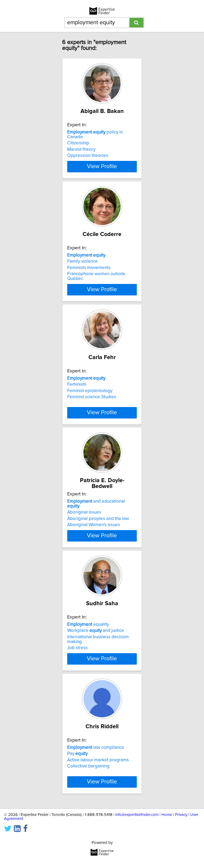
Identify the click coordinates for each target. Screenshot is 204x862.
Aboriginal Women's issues (93, 524)
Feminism (76, 384)
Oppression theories (87, 155)
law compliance (95, 747)
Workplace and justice (95, 630)
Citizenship (78, 143)
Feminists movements (88, 267)
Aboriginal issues (84, 512)
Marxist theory (81, 149)
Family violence (82, 261)
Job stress (77, 647)
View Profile (102, 166)
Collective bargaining (88, 766)
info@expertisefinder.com (137, 815)
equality (88, 624)
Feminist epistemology (89, 390)
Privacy (181, 815)
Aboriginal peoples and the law (98, 518)
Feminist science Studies (91, 397)
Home (167, 815)
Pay (77, 753)
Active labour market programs (98, 760)
